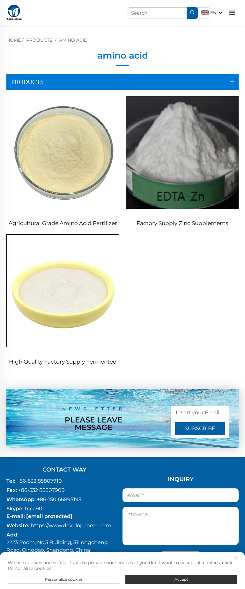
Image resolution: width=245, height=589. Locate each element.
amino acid (73, 40)
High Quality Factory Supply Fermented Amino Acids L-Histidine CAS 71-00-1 (63, 362)
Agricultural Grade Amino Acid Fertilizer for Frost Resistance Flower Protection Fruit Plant (63, 224)
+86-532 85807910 (39, 481)
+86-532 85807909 (41, 490)
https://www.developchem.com (71, 525)
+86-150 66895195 (59, 499)
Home (13, 40)
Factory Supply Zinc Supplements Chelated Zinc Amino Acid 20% (182, 224)
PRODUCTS (39, 40)
